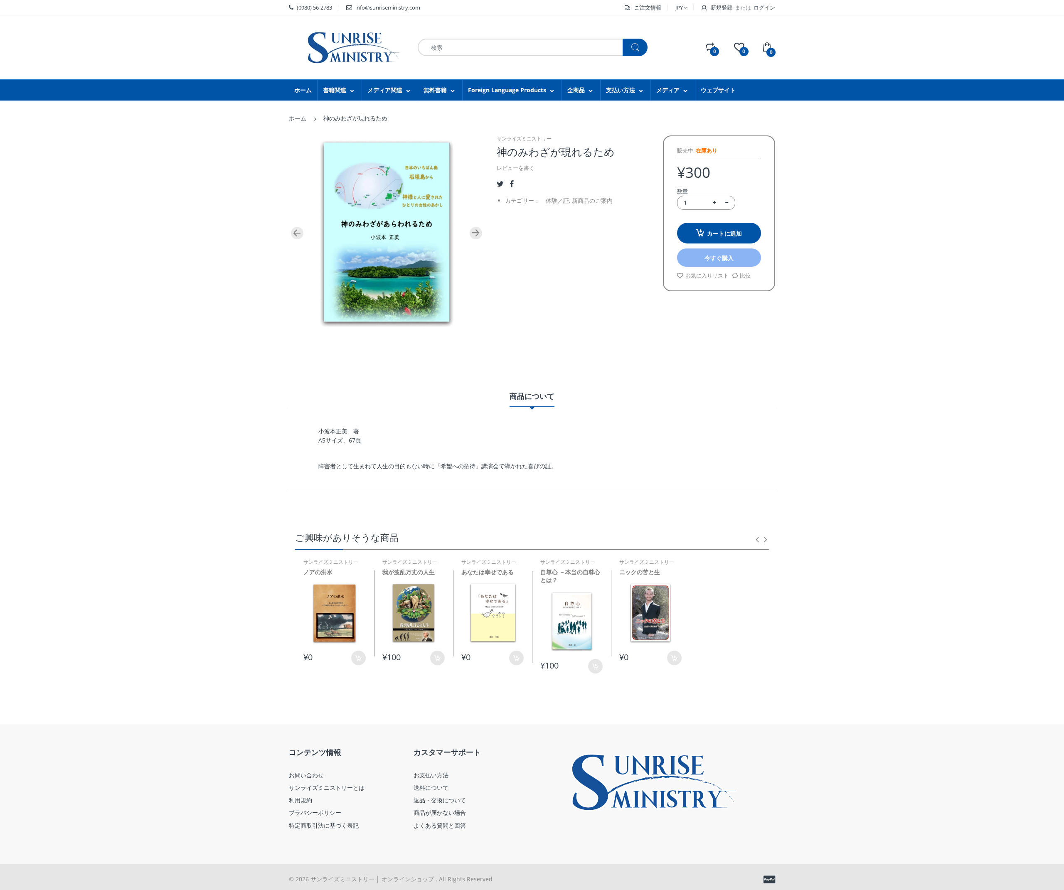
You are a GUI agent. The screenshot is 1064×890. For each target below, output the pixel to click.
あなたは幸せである (487, 572)
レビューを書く (515, 168)
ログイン (764, 7)
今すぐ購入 (719, 258)
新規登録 (721, 7)
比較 (745, 275)
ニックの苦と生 (639, 572)
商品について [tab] (532, 396)
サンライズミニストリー (524, 138)
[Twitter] (500, 184)
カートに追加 (724, 233)
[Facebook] (512, 184)
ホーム (297, 118)
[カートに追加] (358, 658)
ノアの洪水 (317, 572)
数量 (682, 191)
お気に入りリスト (707, 275)
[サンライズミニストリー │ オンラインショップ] (347, 47)
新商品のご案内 (592, 200)
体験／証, (558, 200)
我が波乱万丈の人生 (408, 572)
